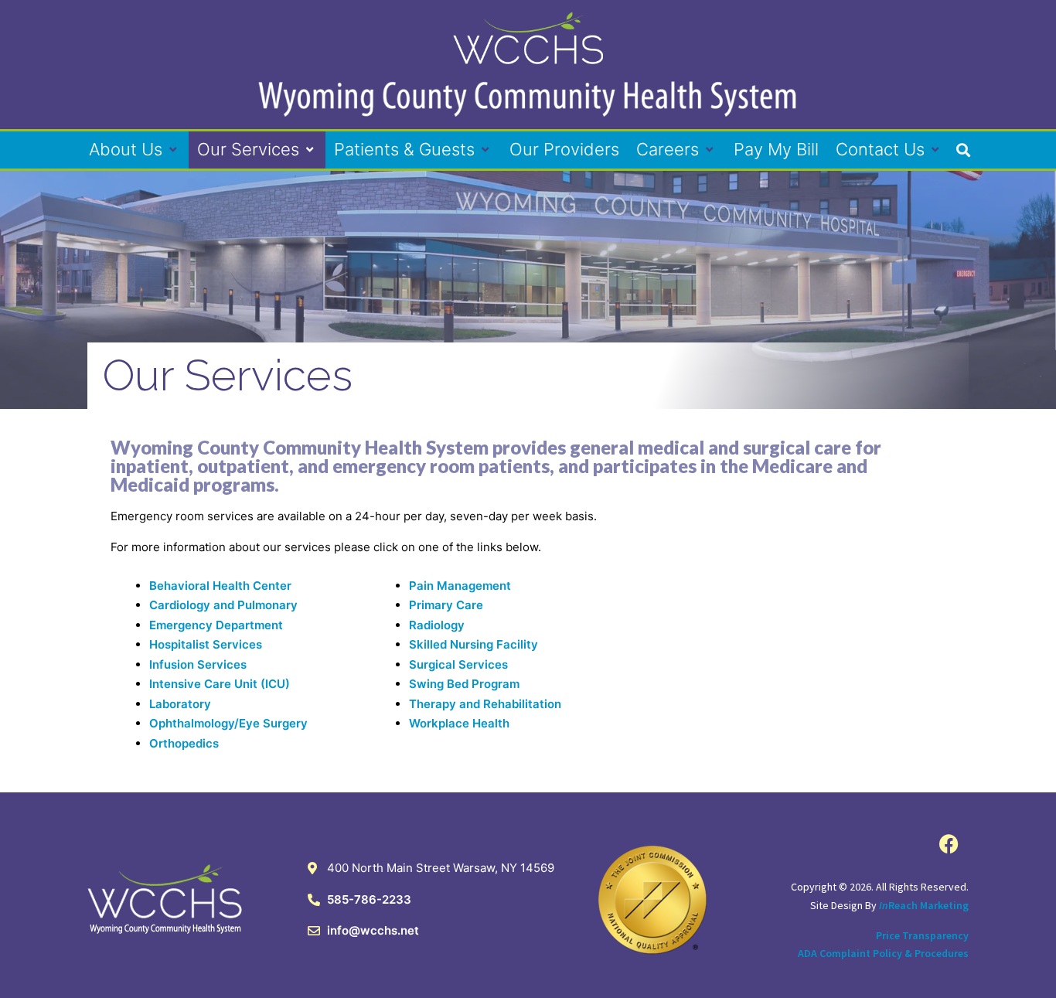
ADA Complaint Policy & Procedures (883, 953)
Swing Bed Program (464, 683)
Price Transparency (922, 935)
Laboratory (180, 704)
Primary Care (446, 605)
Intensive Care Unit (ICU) (219, 683)
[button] (134, 149)
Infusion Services (198, 664)
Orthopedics (184, 743)
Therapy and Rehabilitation (485, 704)
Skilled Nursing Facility (473, 644)
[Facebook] (949, 843)
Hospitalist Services (205, 644)
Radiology (437, 625)
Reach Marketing (924, 905)
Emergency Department (216, 625)
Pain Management (460, 585)
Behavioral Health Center (220, 585)
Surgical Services (458, 664)
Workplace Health (459, 723)
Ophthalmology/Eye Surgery (228, 723)
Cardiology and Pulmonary (223, 605)
